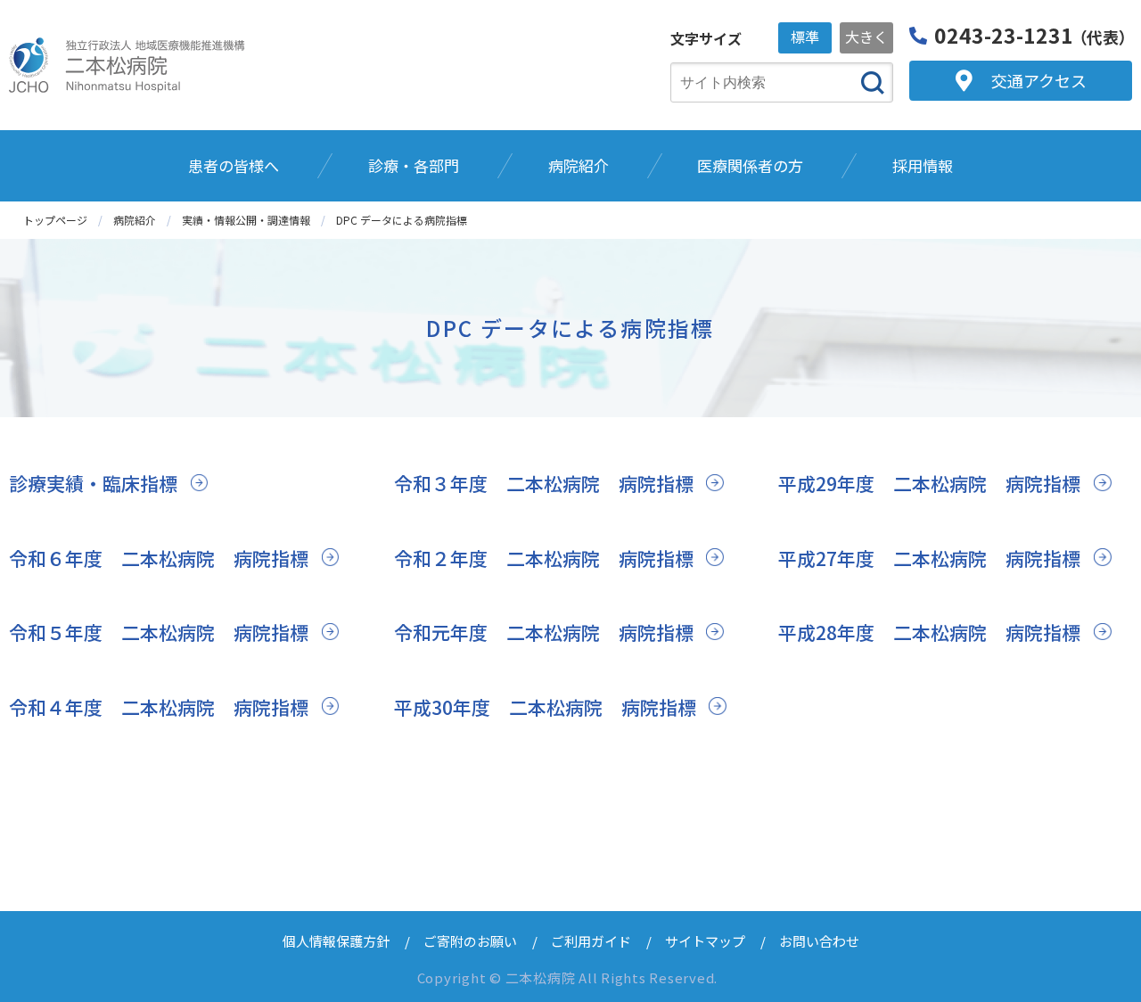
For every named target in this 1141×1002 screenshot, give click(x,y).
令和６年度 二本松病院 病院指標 (158, 558)
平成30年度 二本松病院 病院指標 (545, 707)
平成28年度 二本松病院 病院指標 (929, 632)
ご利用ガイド (591, 941)
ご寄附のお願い (470, 941)
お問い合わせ (819, 941)
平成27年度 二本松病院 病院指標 (929, 558)
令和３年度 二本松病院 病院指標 (544, 483)
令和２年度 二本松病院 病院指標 (544, 558)
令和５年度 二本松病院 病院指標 (158, 632)
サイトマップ (705, 941)
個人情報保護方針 (336, 941)
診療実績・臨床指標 (93, 483)
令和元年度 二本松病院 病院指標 (544, 632)
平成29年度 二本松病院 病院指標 (929, 483)
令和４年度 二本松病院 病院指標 (158, 707)
